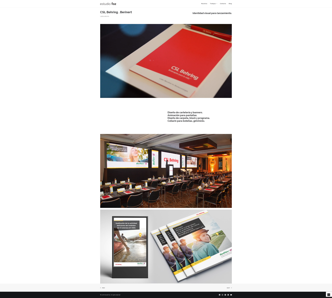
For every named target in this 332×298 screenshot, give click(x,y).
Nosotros (204, 3)
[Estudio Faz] (108, 3)
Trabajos (213, 3)
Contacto (223, 3)
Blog (230, 3)
